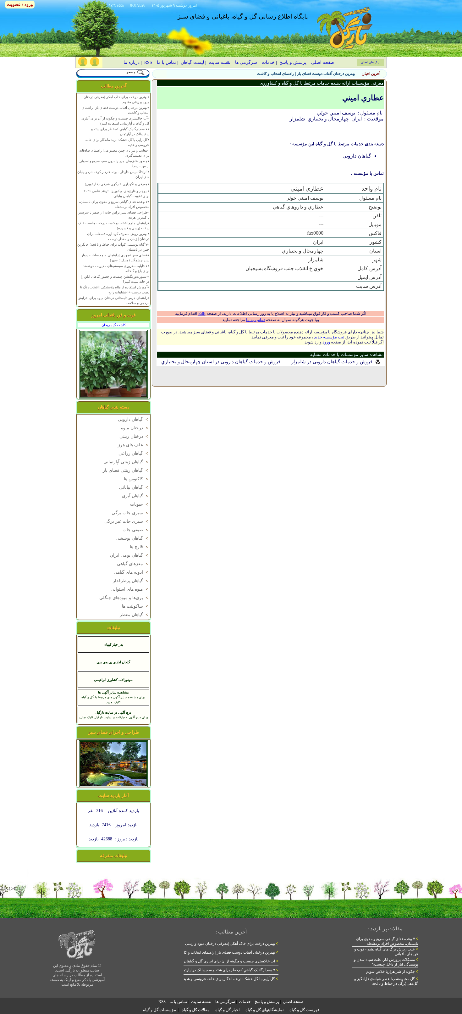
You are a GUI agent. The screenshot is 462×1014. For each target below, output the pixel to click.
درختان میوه (135, 428)
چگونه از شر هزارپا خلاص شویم (392, 971)
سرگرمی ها (246, 62)
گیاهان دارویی (133, 419)
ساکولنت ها (135, 606)
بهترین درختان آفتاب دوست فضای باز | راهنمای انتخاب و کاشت (306, 73)
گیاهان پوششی (132, 538)
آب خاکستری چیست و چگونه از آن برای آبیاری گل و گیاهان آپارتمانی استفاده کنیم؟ (212, 961)
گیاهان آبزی (135, 495)
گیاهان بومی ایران (129, 555)
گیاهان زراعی (133, 453)
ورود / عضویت (20, 4)
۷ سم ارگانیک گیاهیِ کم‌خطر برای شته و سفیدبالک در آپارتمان (228, 970)
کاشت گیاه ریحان (114, 325)
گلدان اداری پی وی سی (113, 662)
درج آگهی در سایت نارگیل (113, 712)
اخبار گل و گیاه (227, 1009)
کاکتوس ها (136, 478)
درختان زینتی (134, 436)
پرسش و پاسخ (292, 62)
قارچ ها (139, 546)
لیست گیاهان (192, 62)
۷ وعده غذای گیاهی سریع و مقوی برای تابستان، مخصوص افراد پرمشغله (387, 941)
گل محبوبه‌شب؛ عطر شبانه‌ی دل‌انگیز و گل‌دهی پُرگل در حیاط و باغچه (386, 981)
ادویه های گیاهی (131, 572)
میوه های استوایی (130, 589)
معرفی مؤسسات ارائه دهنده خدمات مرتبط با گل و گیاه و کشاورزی (322, 83)
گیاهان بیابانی (134, 487)
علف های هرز (133, 445)
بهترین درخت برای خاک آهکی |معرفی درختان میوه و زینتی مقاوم (226, 943)
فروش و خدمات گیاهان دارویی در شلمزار (331, 361)
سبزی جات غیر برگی (126, 521)
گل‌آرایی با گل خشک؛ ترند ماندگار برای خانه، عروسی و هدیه (230, 979)
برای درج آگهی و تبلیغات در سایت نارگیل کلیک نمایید (113, 717)
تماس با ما (166, 62)
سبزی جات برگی (130, 512)
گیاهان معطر (134, 614)
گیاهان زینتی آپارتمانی (126, 462)
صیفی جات (136, 529)
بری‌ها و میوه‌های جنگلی (124, 597)
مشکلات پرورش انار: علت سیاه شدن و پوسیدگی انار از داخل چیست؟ (386, 962)
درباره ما (132, 62)
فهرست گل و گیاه (304, 1009)
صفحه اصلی (322, 62)
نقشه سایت (219, 62)
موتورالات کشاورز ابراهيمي (113, 680)
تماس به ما (255, 319)
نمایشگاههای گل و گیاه (264, 1009)
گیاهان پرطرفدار (131, 580)
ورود (326, 342)
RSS (148, 62)
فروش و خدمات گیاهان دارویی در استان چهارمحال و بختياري (220, 361)
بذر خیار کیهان (113, 644)
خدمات (268, 62)
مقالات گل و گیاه (196, 1009)
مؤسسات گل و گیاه (159, 1009)
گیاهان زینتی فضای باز (126, 470)
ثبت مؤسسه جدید (329, 337)
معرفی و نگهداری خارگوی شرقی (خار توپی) (116, 184)
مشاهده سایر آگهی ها (113, 692)
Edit (202, 313)
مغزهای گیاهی (133, 563)
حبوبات (139, 504)
